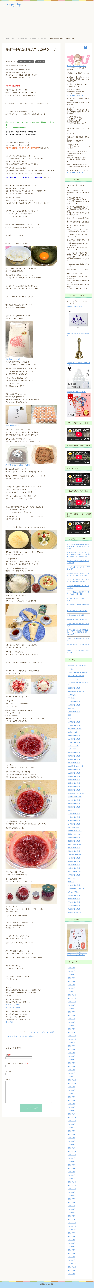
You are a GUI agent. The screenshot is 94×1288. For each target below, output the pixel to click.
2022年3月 (71, 1141)
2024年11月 (72, 1039)
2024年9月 (71, 1046)
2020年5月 (71, 1206)
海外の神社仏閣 (73, 827)
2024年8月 (71, 1049)
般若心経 (71, 882)
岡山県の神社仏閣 (74, 780)
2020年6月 (71, 1202)
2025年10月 (72, 1002)
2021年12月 (72, 1151)
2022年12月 (72, 1117)
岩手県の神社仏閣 (74, 783)
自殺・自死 (72, 878)
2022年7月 (71, 1127)
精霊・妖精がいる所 (75, 871)
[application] (78, 434)
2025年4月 (71, 1022)
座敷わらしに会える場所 (76, 793)
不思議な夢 (72, 695)
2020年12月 (72, 1182)
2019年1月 (71, 1260)
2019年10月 (72, 1229)
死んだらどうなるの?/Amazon (77, 953)
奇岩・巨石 (72, 749)
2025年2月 (71, 1029)
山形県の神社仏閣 (74, 769)
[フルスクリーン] (88, 439)
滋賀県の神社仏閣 (74, 837)
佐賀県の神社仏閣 (74, 705)
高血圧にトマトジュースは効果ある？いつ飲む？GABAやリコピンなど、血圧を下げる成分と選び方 (78, 554)
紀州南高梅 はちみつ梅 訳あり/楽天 (18, 465)
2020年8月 (71, 1195)
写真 (69, 715)
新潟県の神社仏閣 (74, 814)
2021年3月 (71, 1172)
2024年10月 (72, 1042)
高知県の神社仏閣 (74, 905)
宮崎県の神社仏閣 (74, 756)
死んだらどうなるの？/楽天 (76, 955)
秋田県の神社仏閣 (74, 868)
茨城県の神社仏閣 (74, 885)
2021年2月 (71, 1175)
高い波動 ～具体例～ (13, 1005)
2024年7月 (71, 1053)
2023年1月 (71, 1114)
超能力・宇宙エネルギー (76, 892)
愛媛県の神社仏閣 (74, 803)
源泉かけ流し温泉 (74, 834)
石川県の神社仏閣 (74, 851)
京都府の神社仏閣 (74, 701)
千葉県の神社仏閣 (74, 725)
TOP (10, 38)
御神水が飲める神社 (75, 797)
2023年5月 (71, 1100)
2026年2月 (71, 988)
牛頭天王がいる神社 (75, 844)
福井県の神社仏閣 (74, 858)
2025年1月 (71, 1032)
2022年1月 (71, 1148)
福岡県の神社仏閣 (74, 861)
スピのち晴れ (12, 5)
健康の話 (71, 708)
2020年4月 (71, 1209)
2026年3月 (71, 985)
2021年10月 (72, 1155)
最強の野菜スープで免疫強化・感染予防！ (22, 1036)
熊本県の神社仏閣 (74, 841)
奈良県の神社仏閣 (74, 752)
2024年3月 (71, 1066)
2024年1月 (71, 1073)
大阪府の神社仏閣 (74, 742)
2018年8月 (71, 1270)
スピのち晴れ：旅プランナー (76, 95)
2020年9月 (71, 1192)
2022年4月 (71, 1138)
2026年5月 (71, 978)
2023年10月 (72, 1083)
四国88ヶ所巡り (73, 732)
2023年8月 (71, 1090)
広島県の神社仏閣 (74, 790)
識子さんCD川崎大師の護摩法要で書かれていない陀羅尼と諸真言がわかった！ (78, 632)
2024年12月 (72, 1036)
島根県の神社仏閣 (74, 786)
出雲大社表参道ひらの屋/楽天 (76, 392)
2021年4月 (71, 1168)
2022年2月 (71, 1144)
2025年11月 (72, 998)
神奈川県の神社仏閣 (75, 854)
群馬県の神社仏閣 (74, 875)
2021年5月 (71, 1165)
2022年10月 (72, 1121)
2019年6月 (71, 1243)
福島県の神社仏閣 (74, 865)
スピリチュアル (73, 679)
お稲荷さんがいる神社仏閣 (77, 665)
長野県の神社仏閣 (74, 895)
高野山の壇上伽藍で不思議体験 (77, 619)
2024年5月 (71, 1059)
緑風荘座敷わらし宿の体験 (76, 615)
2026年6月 (71, 974)
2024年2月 (71, 1070)
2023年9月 (71, 1087)
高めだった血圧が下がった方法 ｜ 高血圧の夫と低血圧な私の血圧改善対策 (78, 546)
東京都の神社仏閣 (74, 817)
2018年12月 (72, 1263)
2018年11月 (72, 1267)
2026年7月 (71, 971)
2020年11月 (72, 1185)
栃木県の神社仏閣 (74, 820)
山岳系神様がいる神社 (75, 766)
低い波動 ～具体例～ (13, 1007)
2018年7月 (71, 1274)
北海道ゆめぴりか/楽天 (13, 359)
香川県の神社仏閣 (74, 902)
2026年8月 (71, 968)
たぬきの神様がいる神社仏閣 (77, 672)
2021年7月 (71, 1158)
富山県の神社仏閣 (74, 759)
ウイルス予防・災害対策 (26, 61)
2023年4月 (71, 1104)
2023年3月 (71, 1107)
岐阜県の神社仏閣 (74, 776)
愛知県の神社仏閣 (74, 807)
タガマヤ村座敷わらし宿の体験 (77, 611)
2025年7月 (71, 1012)
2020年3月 (71, 1212)
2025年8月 (71, 1008)
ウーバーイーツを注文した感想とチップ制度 (39, 1032)
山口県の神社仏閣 (74, 763)
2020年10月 (72, 1189)
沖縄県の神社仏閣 (74, 824)
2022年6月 (71, 1131)
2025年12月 (72, 995)
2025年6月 (71, 1015)
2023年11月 (72, 1080)
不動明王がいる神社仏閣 (76, 691)
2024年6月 (71, 1056)
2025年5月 (71, 1019)
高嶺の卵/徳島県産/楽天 (13, 425)
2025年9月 (71, 1005)
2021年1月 (71, 1178)
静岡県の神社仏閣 (74, 899)
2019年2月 (71, 1257)
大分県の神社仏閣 (74, 739)
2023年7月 (71, 1093)
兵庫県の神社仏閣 (74, 712)
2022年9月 (71, 1124)
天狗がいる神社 (73, 746)
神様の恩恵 (9, 1022)
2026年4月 (71, 981)
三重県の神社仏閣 (74, 688)
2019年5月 (71, 1246)
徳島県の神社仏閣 (74, 800)
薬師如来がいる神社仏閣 (76, 888)
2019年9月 (71, 1233)
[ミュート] (85, 439)
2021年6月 (71, 1161)
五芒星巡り (72, 698)
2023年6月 (71, 1097)
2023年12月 (72, 1076)
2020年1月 (71, 1219)
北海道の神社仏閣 (74, 722)
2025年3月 (71, 1025)
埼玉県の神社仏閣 (74, 735)
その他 (70, 669)
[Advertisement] (47, 24)
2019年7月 (71, 1240)
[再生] (69, 439)
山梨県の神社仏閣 (74, 773)
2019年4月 (71, 1250)
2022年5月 (71, 1134)
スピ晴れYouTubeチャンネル (76, 66)
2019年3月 (71, 1253)
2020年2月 (71, 1216)
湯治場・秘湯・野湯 (75, 831)
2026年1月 (71, 991)
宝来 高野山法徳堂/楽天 (74, 306)
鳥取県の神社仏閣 (74, 909)
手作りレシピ (40, 61)
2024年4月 (71, 1063)
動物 (69, 718)
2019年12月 (72, 1223)
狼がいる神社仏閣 (74, 848)
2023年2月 (71, 1110)
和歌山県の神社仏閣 (75, 729)
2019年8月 (71, 1236)
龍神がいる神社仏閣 (75, 912)
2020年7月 (71, 1199)
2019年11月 (72, 1226)
